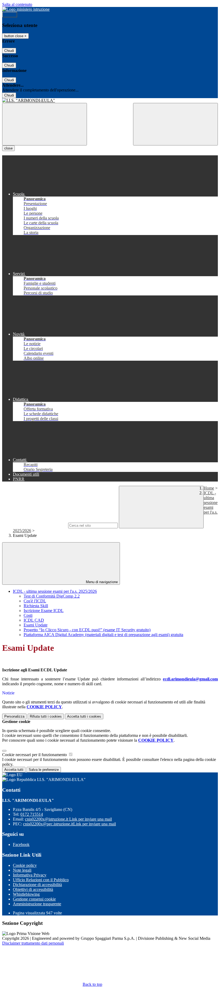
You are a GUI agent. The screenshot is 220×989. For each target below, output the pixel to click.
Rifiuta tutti (46, 716)
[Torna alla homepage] (110, 100)
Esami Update (35, 625)
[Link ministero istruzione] (26, 9)
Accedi (9, 15)
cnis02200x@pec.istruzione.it (69, 824)
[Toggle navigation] (44, 124)
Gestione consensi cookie (34, 899)
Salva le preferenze (44, 770)
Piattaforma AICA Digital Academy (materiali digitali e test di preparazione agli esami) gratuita (103, 634)
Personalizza (14, 716)
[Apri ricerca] (175, 124)
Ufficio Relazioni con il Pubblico (41, 880)
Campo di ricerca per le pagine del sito (34, 525)
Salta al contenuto (17, 4)
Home (209, 488)
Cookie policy (25, 865)
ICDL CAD (34, 620)
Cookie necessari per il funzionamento (35, 754)
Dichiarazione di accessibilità (37, 884)
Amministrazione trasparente (37, 904)
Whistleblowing (26, 894)
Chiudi (9, 51)
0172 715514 (31, 814)
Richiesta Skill (36, 605)
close (8, 148)
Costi (28, 615)
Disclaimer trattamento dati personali (33, 943)
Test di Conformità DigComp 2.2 (52, 596)
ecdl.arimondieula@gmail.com (190, 679)
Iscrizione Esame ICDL (44, 610)
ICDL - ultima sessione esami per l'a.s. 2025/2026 (55, 591)
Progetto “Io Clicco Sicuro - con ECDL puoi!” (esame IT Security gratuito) (87, 630)
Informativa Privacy (29, 875)
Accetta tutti (84, 716)
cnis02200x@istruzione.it (68, 819)
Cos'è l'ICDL (35, 601)
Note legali (22, 870)
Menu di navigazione (101, 582)
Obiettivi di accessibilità (33, 889)
